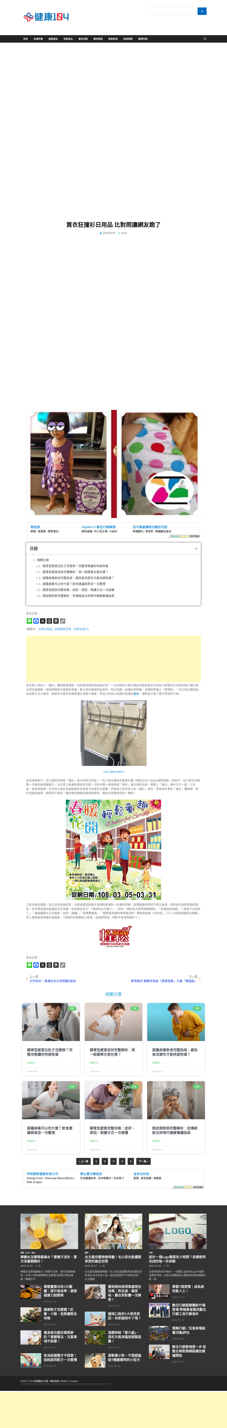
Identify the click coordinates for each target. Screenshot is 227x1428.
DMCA (64, 1381)
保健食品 (68, 38)
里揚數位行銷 (41, 1381)
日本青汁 (118, 1178)
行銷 (151, 1253)
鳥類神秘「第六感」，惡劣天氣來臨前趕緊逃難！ (124, 1337)
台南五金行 (81, 629)
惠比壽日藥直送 (91, 1174)
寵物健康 (98, 38)
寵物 (86, 1253)
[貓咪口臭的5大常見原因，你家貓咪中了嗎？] (95, 1313)
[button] (196, 548)
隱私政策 (54, 1381)
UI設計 (113, 531)
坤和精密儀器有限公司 (42, 1174)
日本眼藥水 (104, 1178)
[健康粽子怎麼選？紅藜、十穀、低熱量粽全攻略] (30, 1309)
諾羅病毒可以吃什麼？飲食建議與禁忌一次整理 (74, 584)
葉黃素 (42, 531)
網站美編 (87, 531)
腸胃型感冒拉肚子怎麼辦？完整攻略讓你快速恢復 (75, 566)
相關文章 (43, 560)
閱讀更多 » (32, 1063)
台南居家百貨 (62, 629)
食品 (33, 1253)
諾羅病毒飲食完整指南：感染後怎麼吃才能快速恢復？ (78, 578)
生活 (28, 1253)
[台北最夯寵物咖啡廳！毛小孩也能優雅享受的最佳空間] (113, 1215)
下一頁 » (143, 1161)
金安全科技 (141, 1174)
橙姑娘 (35, 527)
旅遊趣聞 (128, 38)
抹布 (136, 693)
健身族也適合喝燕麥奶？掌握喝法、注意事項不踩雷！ (60, 1337)
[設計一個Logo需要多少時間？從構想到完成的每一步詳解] (178, 1215)
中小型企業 (101, 531)
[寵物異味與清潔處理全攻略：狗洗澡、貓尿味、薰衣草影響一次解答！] (95, 1286)
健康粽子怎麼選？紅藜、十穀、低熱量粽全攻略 (60, 1313)
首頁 (25, 38)
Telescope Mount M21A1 (59, 1178)
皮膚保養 (38, 38)
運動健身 (53, 38)
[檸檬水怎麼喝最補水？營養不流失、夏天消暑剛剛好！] (49, 1215)
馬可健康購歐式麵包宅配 (150, 527)
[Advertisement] (113, 659)
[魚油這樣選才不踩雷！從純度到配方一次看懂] (30, 1355)
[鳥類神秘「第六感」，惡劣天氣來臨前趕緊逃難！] (95, 1332)
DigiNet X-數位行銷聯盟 (99, 527)
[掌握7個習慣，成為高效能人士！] (159, 1286)
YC (39, 1266)
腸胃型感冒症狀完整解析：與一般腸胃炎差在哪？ (75, 572)
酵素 (33, 531)
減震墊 (157, 1178)
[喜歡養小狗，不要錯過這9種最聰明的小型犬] (95, 1355)
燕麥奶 (149, 531)
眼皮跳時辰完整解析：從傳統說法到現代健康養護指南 (78, 596)
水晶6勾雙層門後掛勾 (113, 772)
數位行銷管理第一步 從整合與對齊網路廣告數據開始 (189, 1351)
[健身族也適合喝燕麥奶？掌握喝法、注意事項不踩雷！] (30, 1332)
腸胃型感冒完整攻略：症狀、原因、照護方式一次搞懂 (78, 590)
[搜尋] (202, 11)
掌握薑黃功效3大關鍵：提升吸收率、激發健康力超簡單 (60, 1291)
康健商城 (113, 38)
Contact (74, 1381)
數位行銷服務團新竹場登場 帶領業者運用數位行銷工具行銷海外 (189, 1309)
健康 (22, 1253)
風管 (136, 1178)
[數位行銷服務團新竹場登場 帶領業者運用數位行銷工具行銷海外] (159, 1304)
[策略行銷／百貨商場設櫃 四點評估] (159, 1327)
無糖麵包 (138, 531)
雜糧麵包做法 (163, 531)
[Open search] (204, 39)
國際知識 (143, 38)
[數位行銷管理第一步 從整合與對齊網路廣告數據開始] (159, 1346)
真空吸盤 (146, 1178)
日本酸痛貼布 (88, 1178)
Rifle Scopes (34, 1182)
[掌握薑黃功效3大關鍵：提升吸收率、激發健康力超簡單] (30, 1286)
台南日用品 (45, 629)
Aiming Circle (35, 1178)
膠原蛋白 (53, 531)
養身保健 (83, 38)
